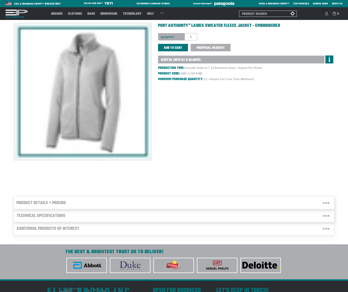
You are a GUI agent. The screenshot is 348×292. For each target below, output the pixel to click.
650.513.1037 (53, 4)
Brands (57, 14)
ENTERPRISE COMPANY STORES (153, 3)
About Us (337, 4)
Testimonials (301, 4)
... (161, 13)
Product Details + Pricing (41, 203)
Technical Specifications (40, 216)
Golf (150, 14)
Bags (91, 14)
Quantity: (168, 37)
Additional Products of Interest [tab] (47, 228)
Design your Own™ (93, 3)
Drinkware (108, 14)
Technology (132, 14)
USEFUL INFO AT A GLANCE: (181, 60)
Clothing (75, 14)
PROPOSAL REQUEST (210, 48)
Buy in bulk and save (242, 45)
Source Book (320, 4)
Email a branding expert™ (274, 4)
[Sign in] (326, 14)
